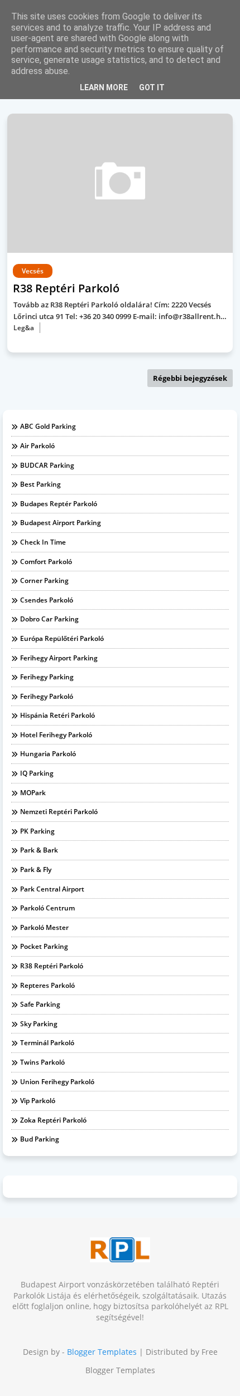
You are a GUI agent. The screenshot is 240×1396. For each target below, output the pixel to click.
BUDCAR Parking (47, 465)
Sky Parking (38, 1023)
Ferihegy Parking (47, 677)
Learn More (104, 87)
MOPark (33, 792)
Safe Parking (40, 1004)
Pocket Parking (44, 946)
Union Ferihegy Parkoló (57, 1081)
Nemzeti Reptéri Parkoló (59, 811)
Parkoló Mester (44, 927)
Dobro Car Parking (49, 619)
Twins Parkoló (42, 1062)
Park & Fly (35, 869)
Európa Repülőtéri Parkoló (62, 638)
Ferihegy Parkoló (46, 696)
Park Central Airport (52, 889)
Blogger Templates (102, 1351)
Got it (152, 87)
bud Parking (39, 1139)
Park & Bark (39, 850)
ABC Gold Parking (48, 426)
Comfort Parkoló (46, 561)
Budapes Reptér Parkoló (58, 503)
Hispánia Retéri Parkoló (57, 715)
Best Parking (40, 484)
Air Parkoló (37, 445)
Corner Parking (44, 580)
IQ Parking (37, 773)
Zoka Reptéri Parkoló (53, 1120)
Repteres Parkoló (47, 985)
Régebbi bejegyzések (190, 378)
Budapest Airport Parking (60, 522)
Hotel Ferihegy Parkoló (56, 734)
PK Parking (37, 831)
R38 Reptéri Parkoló (51, 966)
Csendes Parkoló (46, 600)
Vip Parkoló (37, 1100)
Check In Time (43, 542)
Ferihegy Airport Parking (59, 658)
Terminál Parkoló (47, 1042)
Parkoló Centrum (47, 908)
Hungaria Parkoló (48, 753)
